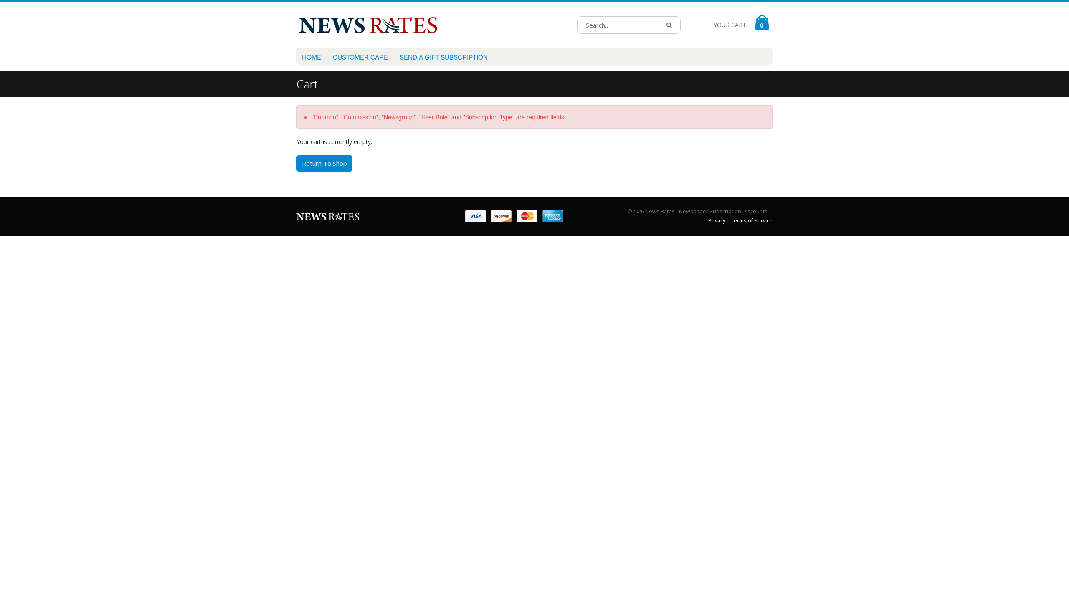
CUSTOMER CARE (360, 56)
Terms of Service (752, 220)
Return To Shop (324, 163)
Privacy (716, 220)
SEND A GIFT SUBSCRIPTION (444, 56)
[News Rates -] (367, 24)
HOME (311, 56)
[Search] (670, 25)
